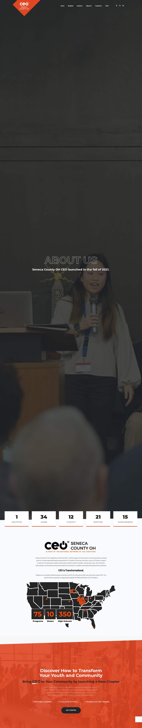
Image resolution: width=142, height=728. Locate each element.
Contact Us (98, 6)
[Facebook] (116, 5)
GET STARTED (71, 710)
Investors (80, 6)
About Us (89, 6)
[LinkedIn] (123, 5)
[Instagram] (120, 5)
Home (62, 6)
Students (70, 6)
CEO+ (107, 6)
